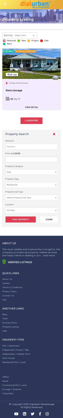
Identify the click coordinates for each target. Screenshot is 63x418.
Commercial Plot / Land (14, 385)
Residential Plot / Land (14, 362)
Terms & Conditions (12, 287)
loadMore (31, 120)
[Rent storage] (31, 64)
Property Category (14, 166)
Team (5, 318)
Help (4, 331)
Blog (4, 314)
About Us (7, 279)
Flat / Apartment (11, 345)
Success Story (9, 322)
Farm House (8, 358)
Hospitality (7, 393)
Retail (5, 381)
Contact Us (8, 295)
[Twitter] (32, 414)
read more (49, 255)
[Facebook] (40, 414)
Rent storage (14, 90)
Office (5, 377)
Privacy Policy (9, 291)
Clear (49, 219)
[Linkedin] (24, 414)
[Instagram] (47, 414)
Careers (6, 283)
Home (4, 13)
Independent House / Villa (15, 350)
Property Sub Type (14, 192)
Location (9, 204)
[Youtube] (16, 414)
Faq (4, 299)
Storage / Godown (11, 389)
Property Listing (10, 327)
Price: (12, 153)
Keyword (9, 141)
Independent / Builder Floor (16, 354)
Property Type (12, 179)
